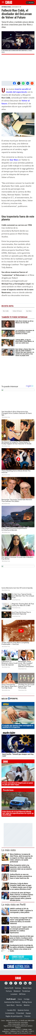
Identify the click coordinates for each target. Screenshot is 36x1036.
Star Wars (29, 311)
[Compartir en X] (18, 83)
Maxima (26, 1005)
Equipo (28, 1013)
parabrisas (18, 790)
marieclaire (18, 733)
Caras (20, 999)
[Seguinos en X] (15, 983)
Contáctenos (9, 1013)
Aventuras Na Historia (12, 1002)
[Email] (32, 83)
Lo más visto (9, 850)
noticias (18, 704)
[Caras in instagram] (6, 983)
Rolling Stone (27, 1002)
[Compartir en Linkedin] (27, 83)
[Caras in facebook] (10, 983)
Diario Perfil (9, 988)
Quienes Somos (23, 1010)
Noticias (18, 988)
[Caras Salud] (18, 959)
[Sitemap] (30, 983)
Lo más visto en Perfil (14, 904)
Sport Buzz (10, 1005)
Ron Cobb (6, 311)
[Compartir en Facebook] (14, 83)
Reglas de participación (14, 1016)
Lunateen (14, 994)
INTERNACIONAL (6, 7)
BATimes (22, 994)
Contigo (26, 999)
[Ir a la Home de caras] (8, 3)
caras (18, 761)
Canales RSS (11, 1010)
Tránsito (27, 1016)
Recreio (19, 1005)
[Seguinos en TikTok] (20, 983)
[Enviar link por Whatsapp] (23, 83)
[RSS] (25, 983)
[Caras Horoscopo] (18, 968)
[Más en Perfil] (13, 698)
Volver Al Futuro (17, 311)
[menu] (3, 2)
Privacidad (20, 1013)
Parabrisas (26, 991)
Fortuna (9, 991)
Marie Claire (27, 988)
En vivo (31, 2)
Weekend (17, 991)
